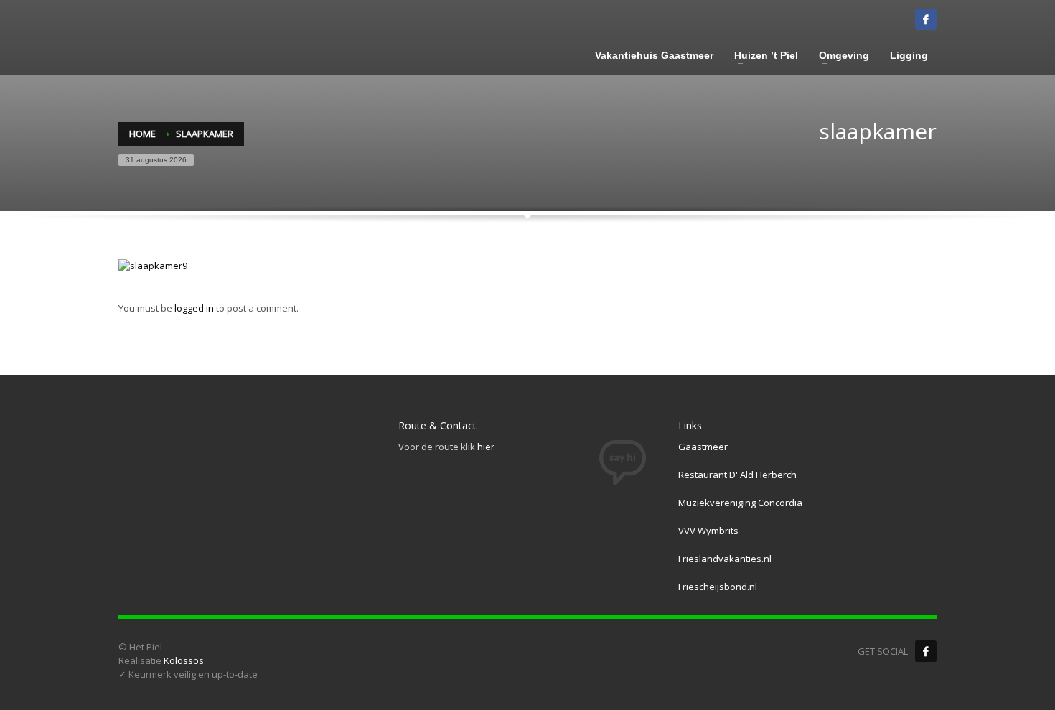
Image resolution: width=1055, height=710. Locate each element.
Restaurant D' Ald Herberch (737, 474)
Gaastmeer (703, 446)
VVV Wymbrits (708, 530)
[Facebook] (926, 651)
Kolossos (184, 660)
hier (485, 446)
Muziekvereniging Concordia (740, 502)
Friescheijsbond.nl (717, 586)
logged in (195, 308)
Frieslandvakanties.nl (725, 558)
